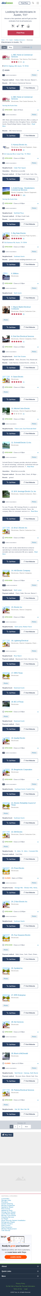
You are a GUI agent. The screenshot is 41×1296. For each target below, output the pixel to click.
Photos (34, 75)
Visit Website (30, 88)
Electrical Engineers (26, 147)
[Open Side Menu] (38, 3)
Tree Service (24, 59)
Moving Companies (8, 1205)
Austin (11, 40)
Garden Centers (7, 1224)
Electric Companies (17, 192)
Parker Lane (18, 428)
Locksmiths (5, 1198)
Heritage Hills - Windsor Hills (24, 888)
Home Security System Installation (13, 1220)
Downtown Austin (19, 688)
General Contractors (26, 494)
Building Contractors (19, 40)
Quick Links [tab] (6, 1271)
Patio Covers (5, 1225)
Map (10, 47)
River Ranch (18, 656)
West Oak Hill (24, 1109)
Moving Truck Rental (8, 1215)
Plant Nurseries (6, 1227)
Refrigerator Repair (8, 1222)
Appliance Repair (7, 1207)
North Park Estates (20, 356)
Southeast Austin (19, 256)
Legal (25, 1289)
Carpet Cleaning (7, 1204)
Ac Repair (4, 1219)
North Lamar (18, 590)
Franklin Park (30, 789)
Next (26, 1126)
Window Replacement (9, 1229)
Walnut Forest (27, 627)
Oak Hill (17, 1109)
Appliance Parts (6, 1210)
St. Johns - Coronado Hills (30, 851)
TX (7, 40)
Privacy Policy (20, 1283)
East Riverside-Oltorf (29, 428)
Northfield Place (19, 213)
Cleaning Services (7, 1217)
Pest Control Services (26, 101)
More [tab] (4, 1276)
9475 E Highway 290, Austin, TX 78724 (16, 66)
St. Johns (18, 851)
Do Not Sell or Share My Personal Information (20, 1286)
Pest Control (5, 1209)
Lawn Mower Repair (8, 1214)
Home (3, 40)
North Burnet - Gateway (22, 1073)
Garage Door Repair (8, 1212)
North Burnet (34, 1073)
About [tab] (4, 1266)
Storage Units (6, 1200)
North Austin (18, 293)
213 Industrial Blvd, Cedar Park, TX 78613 (17, 154)
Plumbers (4, 1202)
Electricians (15, 59)
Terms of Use (18, 1289)
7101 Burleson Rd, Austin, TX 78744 (15, 242)
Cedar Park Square (20, 168)
